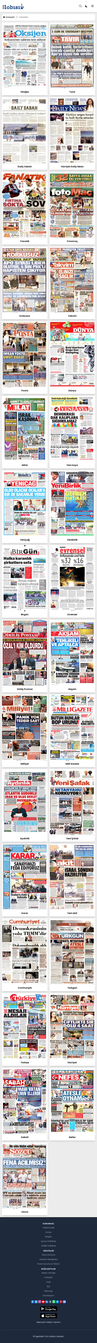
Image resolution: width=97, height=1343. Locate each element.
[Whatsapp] (53, 1301)
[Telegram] (57, 1301)
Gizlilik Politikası (48, 1245)
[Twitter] (36, 1301)
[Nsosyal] (64, 1301)
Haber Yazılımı (53, 1322)
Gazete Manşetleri (48, 1259)
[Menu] (80, 6)
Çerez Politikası (48, 1241)
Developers (48, 1295)
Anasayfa (10, 17)
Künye (48, 1232)
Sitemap (48, 1291)
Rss (48, 1286)
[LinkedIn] (46, 1301)
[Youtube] (43, 1301)
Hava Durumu (48, 1254)
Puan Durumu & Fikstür (48, 1263)
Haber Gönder (48, 1272)
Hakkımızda (48, 1227)
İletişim (48, 1236)
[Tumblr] (50, 1301)
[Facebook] (32, 1301)
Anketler (48, 1277)
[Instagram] (39, 1301)
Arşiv (48, 1282)
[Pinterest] (60, 1301)
